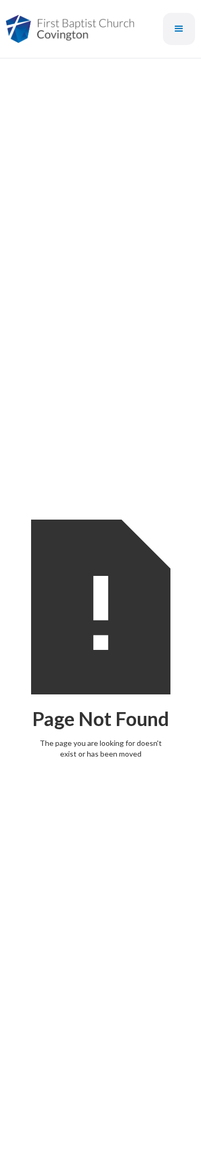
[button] (179, 29)
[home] (70, 29)
